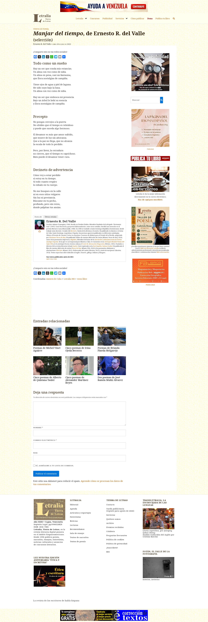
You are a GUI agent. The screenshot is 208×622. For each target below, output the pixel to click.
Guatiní (74, 246)
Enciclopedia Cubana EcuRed (102, 246)
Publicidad (107, 18)
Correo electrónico (45, 440)
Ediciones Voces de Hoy (57, 237)
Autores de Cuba (53, 279)
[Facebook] (39, 231)
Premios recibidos (115, 527)
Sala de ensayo (77, 533)
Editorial (74, 504)
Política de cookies (115, 539)
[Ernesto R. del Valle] (39, 224)
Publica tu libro (163, 18)
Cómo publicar (137, 18)
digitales (74, 240)
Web (35, 453)
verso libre (82, 279)
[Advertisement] (79, 299)
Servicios (120, 18)
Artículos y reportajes (80, 513)
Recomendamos (77, 529)
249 (47, 259)
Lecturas (74, 525)
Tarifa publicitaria (120, 510)
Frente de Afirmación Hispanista (92, 244)
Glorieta (59, 250)
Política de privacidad (116, 543)
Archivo (110, 523)
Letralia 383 (69, 279)
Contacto (110, 504)
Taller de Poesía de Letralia (149, 248)
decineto (74, 231)
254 (51, 259)
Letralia (79, 18)
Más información (163, 252)
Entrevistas (75, 517)
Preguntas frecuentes (116, 535)
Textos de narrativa (79, 537)
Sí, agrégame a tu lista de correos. (54, 466)
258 (55, 259)
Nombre (38, 427)
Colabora (110, 531)
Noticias (74, 521)
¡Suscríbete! (112, 548)
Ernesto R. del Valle (61, 221)
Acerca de (38, 217)
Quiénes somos (113, 519)
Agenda (73, 509)
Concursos (94, 18)
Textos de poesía (41, 29)
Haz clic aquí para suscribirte (150, 200)
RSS (108, 552)
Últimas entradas (51, 217)
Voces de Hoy (76, 248)
